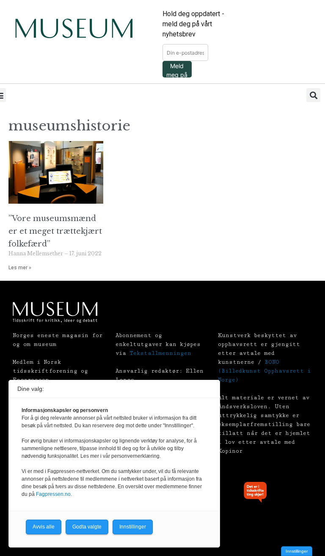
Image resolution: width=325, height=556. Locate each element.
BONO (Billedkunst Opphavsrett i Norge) (264, 371)
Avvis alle (44, 527)
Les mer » (19, 268)
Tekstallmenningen (160, 353)
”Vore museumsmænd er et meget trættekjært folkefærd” (55, 231)
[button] (313, 95)
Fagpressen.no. (54, 494)
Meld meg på (176, 69)
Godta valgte (87, 527)
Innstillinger (297, 551)
